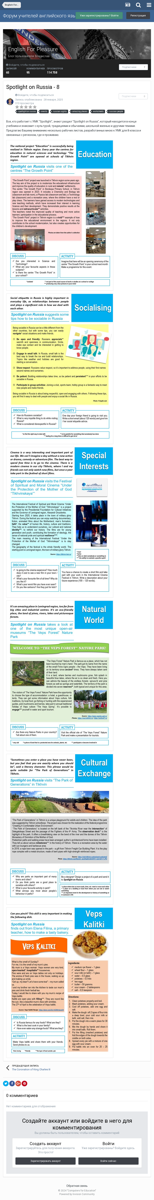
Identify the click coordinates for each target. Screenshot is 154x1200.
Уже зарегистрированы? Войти (99, 15)
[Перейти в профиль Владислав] (10, 101)
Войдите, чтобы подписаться (27, 64)
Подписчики (129, 67)
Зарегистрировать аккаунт (45, 1161)
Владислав (42, 56)
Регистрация (138, 15)
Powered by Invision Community (77, 1194)
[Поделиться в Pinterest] (24, 1083)
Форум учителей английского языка (42, 16)
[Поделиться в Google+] (18, 1083)
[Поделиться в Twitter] (6, 1083)
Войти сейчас (108, 1161)
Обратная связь (77, 1185)
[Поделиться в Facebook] (12, 1083)
